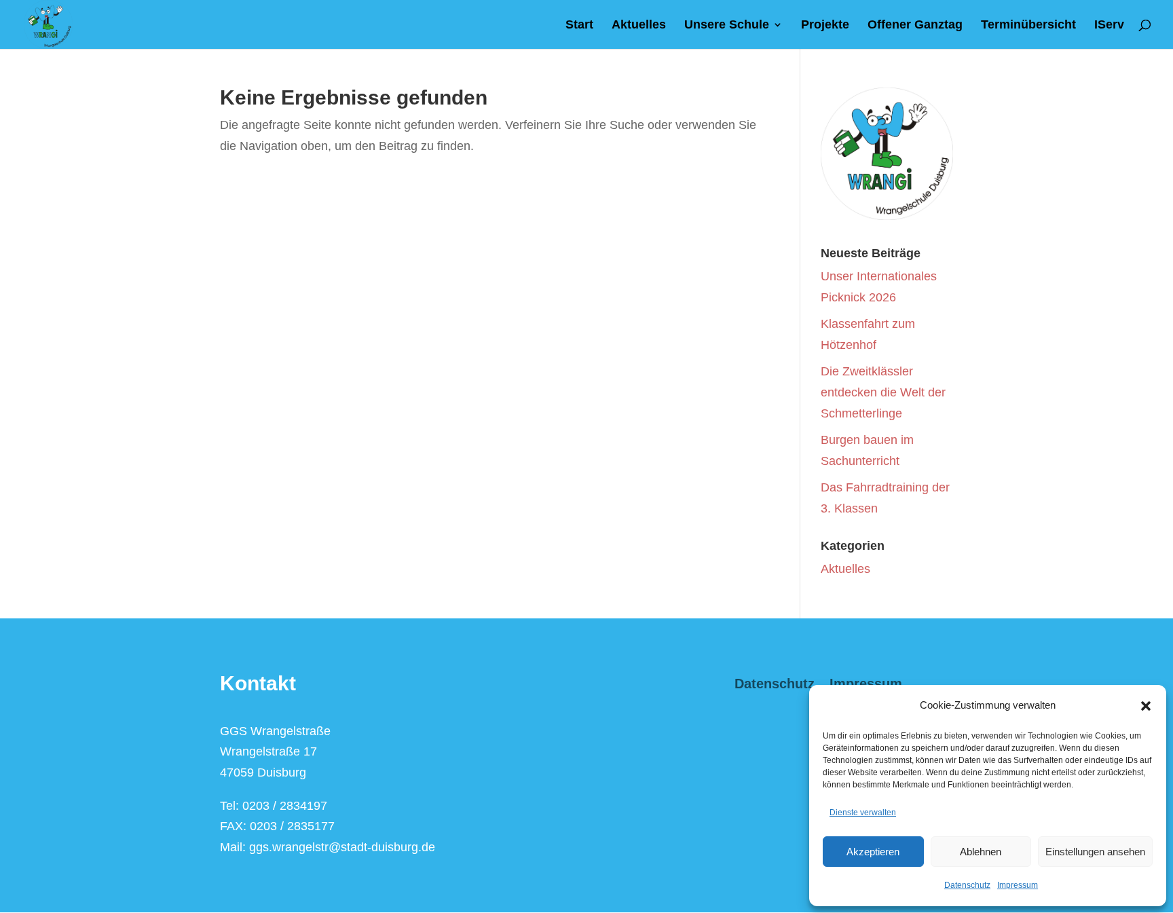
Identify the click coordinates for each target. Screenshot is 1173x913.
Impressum (1017, 885)
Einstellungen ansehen (1095, 851)
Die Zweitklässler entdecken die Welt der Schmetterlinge (883, 392)
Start (579, 25)
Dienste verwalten (863, 812)
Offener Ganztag (915, 25)
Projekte (825, 25)
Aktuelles (639, 25)
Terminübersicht (1028, 25)
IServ (1109, 25)
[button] (1146, 706)
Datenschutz (967, 885)
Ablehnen (980, 851)
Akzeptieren (872, 851)
